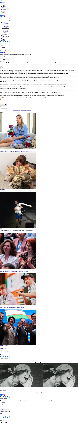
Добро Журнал (7, 351)
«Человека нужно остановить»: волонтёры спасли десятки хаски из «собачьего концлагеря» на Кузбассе (16, 190)
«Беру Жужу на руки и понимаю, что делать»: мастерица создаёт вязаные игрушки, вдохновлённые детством (17, 151)
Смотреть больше (3, 231)
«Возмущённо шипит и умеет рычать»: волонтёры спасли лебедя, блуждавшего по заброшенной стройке (16, 230)
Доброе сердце (6, 23)
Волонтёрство (2, 305)
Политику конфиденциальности (26, 110)
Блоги (3, 7)
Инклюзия (5, 27)
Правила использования (6, 48)
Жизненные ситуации (5, 28)
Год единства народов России (6, 36)
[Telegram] (40, 362)
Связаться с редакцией (3, 398)
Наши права (6, 31)
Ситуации (3, 5)
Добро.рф (6, 305)
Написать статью (3, 40)
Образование (4, 6)
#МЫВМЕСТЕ (4, 34)
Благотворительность (7, 29)
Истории (3, 4)
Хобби (1, 149)
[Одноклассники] (38, 362)
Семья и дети (6, 30)
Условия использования (16, 110)
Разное (1, 57)
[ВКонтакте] (35, 362)
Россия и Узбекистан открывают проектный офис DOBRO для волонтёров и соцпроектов (14, 271)
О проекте (3, 47)
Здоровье (5, 32)
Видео (3, 37)
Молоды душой (6, 26)
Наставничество (6, 25)
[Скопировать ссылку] (42, 362)
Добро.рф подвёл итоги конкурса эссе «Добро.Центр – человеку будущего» (12, 307)
